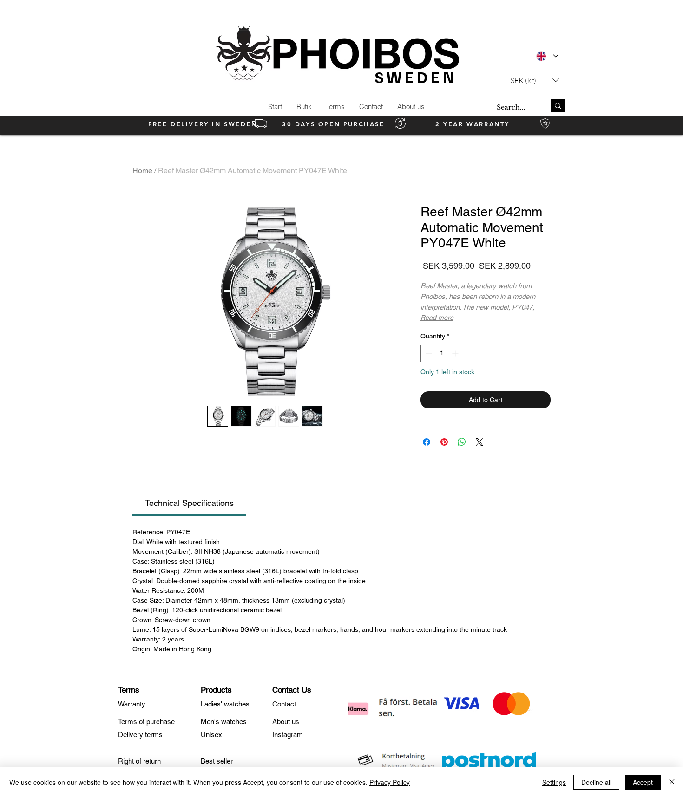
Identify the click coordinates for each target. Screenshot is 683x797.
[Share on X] (479, 441)
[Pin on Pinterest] (444, 441)
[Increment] (456, 353)
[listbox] (535, 80)
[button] (535, 80)
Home (142, 170)
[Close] (671, 782)
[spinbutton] (441, 353)
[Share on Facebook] (426, 441)
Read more (436, 317)
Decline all (596, 782)
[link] (189, 503)
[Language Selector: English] (547, 55)
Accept (643, 782)
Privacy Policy (389, 782)
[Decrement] (427, 353)
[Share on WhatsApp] (461, 441)
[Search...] (558, 105)
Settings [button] (554, 782)
